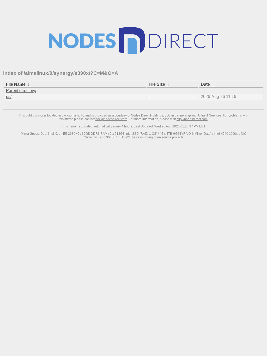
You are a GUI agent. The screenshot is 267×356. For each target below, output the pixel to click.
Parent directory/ (21, 90)
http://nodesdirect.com (192, 119)
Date (205, 84)
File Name (16, 84)
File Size (157, 84)
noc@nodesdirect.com (111, 119)
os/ (8, 96)
